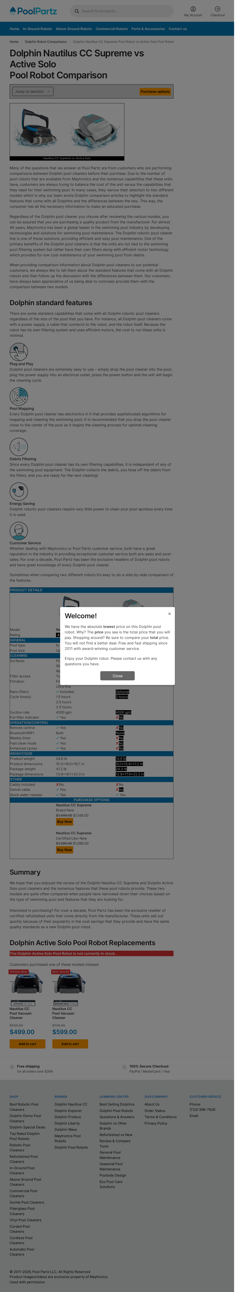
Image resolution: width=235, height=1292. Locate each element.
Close (118, 675)
